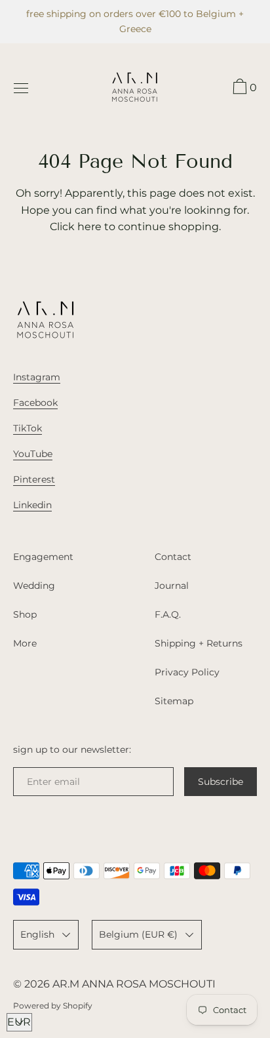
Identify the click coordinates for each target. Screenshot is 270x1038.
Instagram (36, 377)
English (37, 934)
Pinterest (34, 479)
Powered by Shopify (52, 1005)
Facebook (35, 403)
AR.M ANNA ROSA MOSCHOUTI (134, 984)
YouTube (32, 454)
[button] (243, 88)
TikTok (27, 428)
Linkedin (32, 505)
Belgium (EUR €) (138, 934)
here (89, 226)
